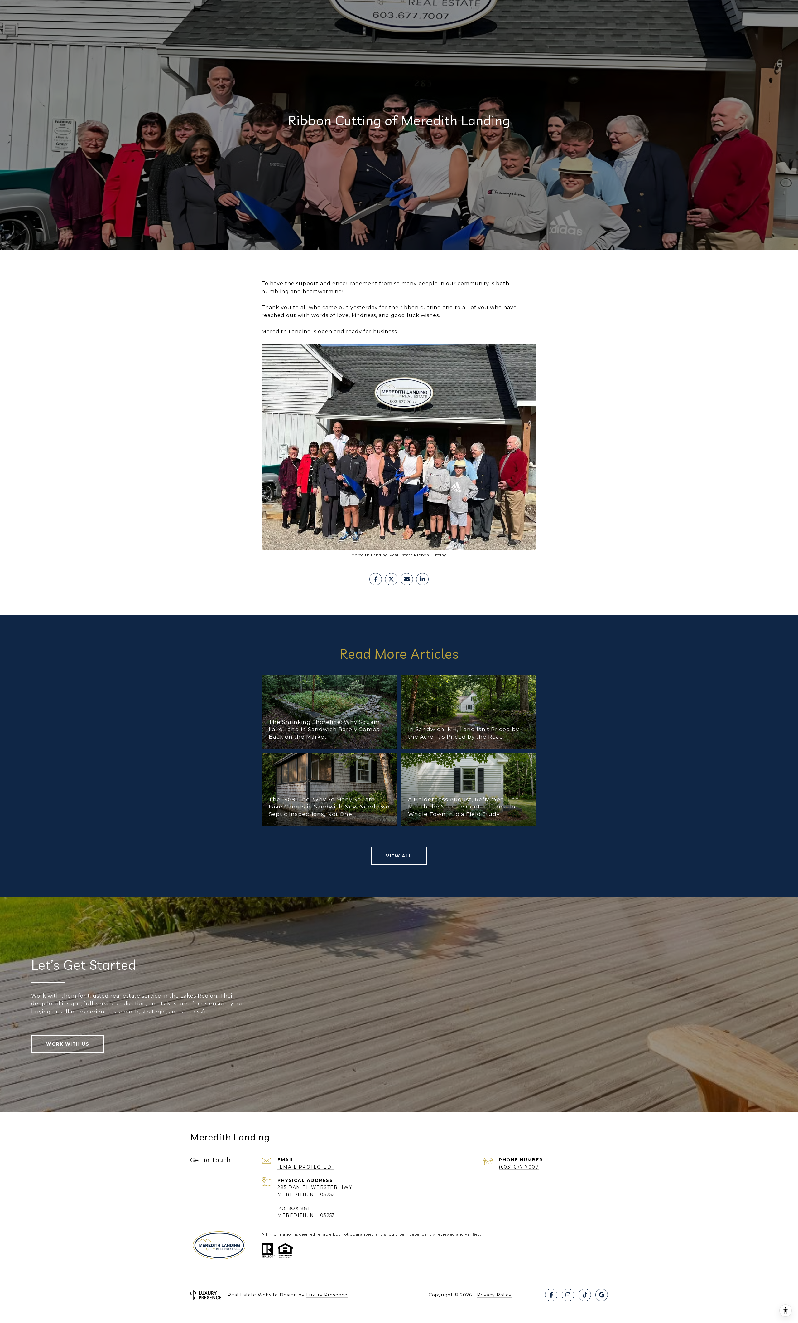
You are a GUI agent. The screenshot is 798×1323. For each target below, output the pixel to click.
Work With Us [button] (67, 1044)
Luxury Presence (327, 1295)
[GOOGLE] (601, 1295)
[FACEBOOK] (551, 1295)
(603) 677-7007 (519, 1167)
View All (399, 856)
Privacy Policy (494, 1295)
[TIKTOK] (585, 1295)
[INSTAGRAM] (568, 1295)
